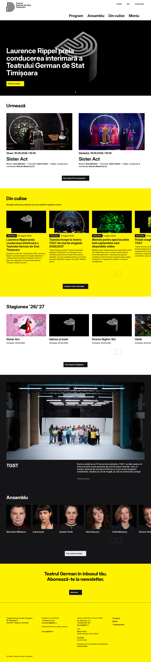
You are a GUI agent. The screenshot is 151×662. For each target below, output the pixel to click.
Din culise (116, 16)
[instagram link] (75, 609)
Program (76, 16)
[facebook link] (69, 609)
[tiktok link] (81, 609)
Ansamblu (95, 16)
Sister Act (17, 159)
